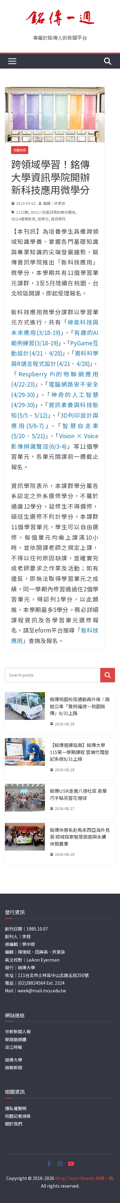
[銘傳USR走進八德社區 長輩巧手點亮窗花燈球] (25, 801)
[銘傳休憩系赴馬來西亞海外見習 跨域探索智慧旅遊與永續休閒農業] (25, 844)
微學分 (43, 218)
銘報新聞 (13, 1067)
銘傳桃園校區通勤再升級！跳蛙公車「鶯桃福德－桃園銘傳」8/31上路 (80, 706)
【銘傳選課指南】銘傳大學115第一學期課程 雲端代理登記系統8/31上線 (79, 752)
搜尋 (108, 675)
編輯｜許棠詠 (54, 203)
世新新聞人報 (18, 1031)
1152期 (22, 212)
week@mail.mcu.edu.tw (42, 990)
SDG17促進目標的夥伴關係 (52, 212)
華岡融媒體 (15, 1039)
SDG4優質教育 (23, 218)
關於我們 (13, 1124)
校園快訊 (20, 150)
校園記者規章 (18, 1116)
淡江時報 (13, 1047)
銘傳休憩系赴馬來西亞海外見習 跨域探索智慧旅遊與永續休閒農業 (80, 837)
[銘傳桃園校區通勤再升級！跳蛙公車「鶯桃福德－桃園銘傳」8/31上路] (25, 713)
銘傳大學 (13, 1060)
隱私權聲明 (15, 1108)
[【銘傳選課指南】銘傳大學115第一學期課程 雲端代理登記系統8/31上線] (25, 759)
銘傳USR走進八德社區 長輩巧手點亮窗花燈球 (78, 794)
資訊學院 (58, 218)
